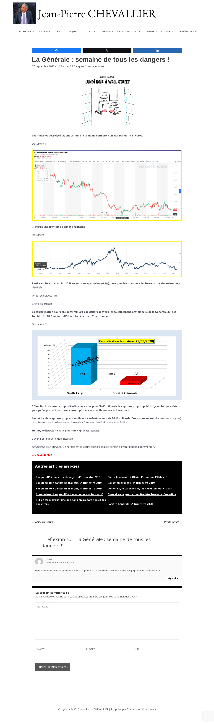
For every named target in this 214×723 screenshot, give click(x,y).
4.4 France (62, 66)
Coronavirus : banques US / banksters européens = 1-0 (69, 494)
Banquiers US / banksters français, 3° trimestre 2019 (69, 483)
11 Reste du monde (185, 31)
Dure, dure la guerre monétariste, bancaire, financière (142, 494)
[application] (32, 31)
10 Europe (165, 31)
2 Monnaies (42, 31)
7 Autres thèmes (124, 31)
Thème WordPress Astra (141, 709)
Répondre (173, 578)
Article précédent (42, 522)
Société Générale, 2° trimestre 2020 (130, 504)
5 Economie (87, 31)
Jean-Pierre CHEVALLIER (97, 13)
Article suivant (173, 522)
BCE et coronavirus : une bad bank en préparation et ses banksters (71, 502)
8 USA (137, 31)
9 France (150, 31)
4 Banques (71, 31)
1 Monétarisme (24, 31)
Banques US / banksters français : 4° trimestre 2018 (68, 477)
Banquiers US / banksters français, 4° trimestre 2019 (69, 488)
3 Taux (57, 31)
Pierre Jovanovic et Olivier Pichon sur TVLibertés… (139, 477)
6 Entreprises (105, 31)
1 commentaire (95, 66)
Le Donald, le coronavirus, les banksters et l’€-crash (140, 488)
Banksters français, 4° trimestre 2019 (131, 483)
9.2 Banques (77, 66)
